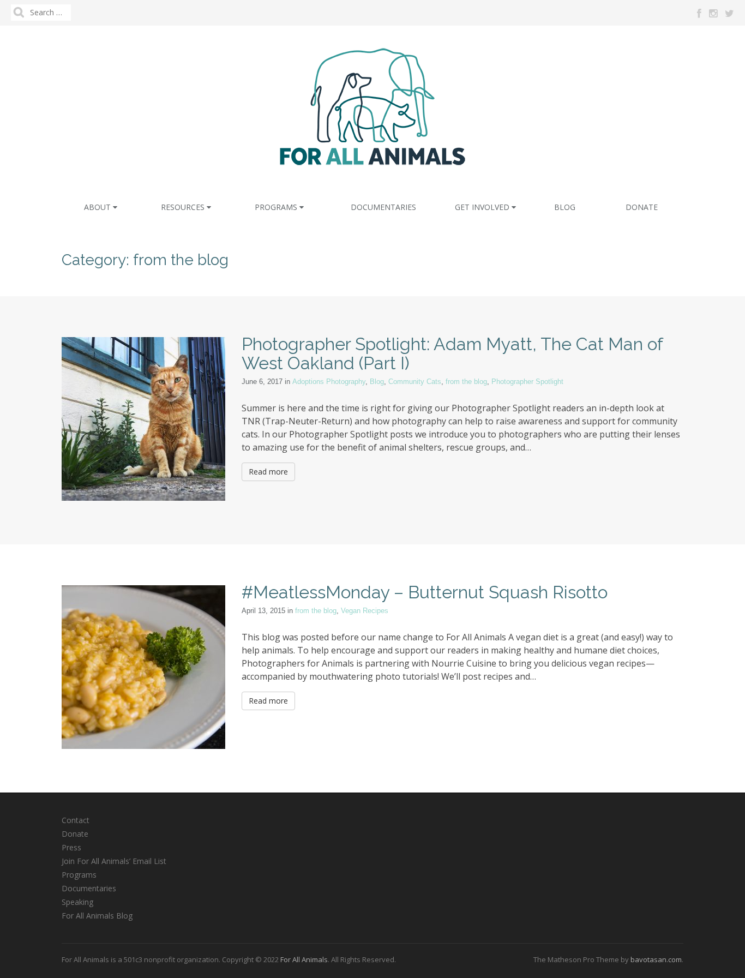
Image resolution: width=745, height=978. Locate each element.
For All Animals (304, 959)
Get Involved (483, 207)
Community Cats (414, 381)
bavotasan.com (656, 959)
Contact (75, 820)
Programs (277, 207)
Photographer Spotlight (527, 381)
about (98, 207)
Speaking (77, 902)
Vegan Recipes (364, 611)
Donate (642, 207)
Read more (268, 471)
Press (71, 847)
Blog (564, 207)
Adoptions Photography (328, 381)
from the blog (466, 381)
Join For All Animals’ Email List (114, 861)
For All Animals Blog (97, 915)
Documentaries (383, 207)
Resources (184, 207)
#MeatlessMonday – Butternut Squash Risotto (425, 592)
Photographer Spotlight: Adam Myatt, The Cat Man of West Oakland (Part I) (452, 353)
